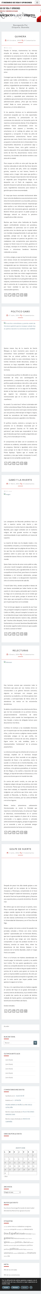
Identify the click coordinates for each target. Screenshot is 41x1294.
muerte (6, 1245)
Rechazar (15, 1287)
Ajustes (25, 1287)
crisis (23, 1229)
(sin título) (9, 1060)
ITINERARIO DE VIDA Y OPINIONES (16, 2)
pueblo (21, 1249)
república (29, 1249)
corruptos (19, 1229)
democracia (28, 1229)
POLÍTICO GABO (20, 311)
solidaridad (20, 1253)
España (13, 1233)
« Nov (6, 1176)
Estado (21, 1233)
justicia (18, 1242)
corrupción (13, 1229)
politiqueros (23, 1245)
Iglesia (7, 1242)
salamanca (8, 1253)
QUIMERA (20, 36)
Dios (6, 1233)
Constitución (7, 1229)
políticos (14, 1248)
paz (15, 1245)
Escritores (7, 1208)
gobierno (9, 1238)
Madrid (31, 1242)
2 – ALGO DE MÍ (19, 1096)
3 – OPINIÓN (16, 1100)
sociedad (15, 1253)
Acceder (6, 1026)
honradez (22, 1238)
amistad (6, 1226)
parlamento (11, 1245)
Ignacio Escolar (25, 1211)
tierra (25, 1253)
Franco (33, 1234)
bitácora (14, 1226)
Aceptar (6, 1287)
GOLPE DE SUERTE (20, 849)
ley (22, 1242)
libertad (26, 1242)
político (6, 1249)
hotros (26, 1238)
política (30, 1245)
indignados (12, 1242)
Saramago (14, 1208)
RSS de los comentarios (12, 1275)
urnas (5, 1256)
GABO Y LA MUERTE (20, 479)
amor (10, 1226)
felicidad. (28, 1234)
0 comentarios (30, 40)
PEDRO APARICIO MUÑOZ (14, 1105)
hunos (30, 1238)
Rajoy (25, 1249)
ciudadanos (21, 1226)
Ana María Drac (14, 1211)
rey (32, 1249)
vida (8, 1256)
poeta (17, 1245)
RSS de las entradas (10, 1270)
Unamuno (31, 1252)
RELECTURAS (20, 650)
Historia (16, 1238)
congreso (28, 1226)
